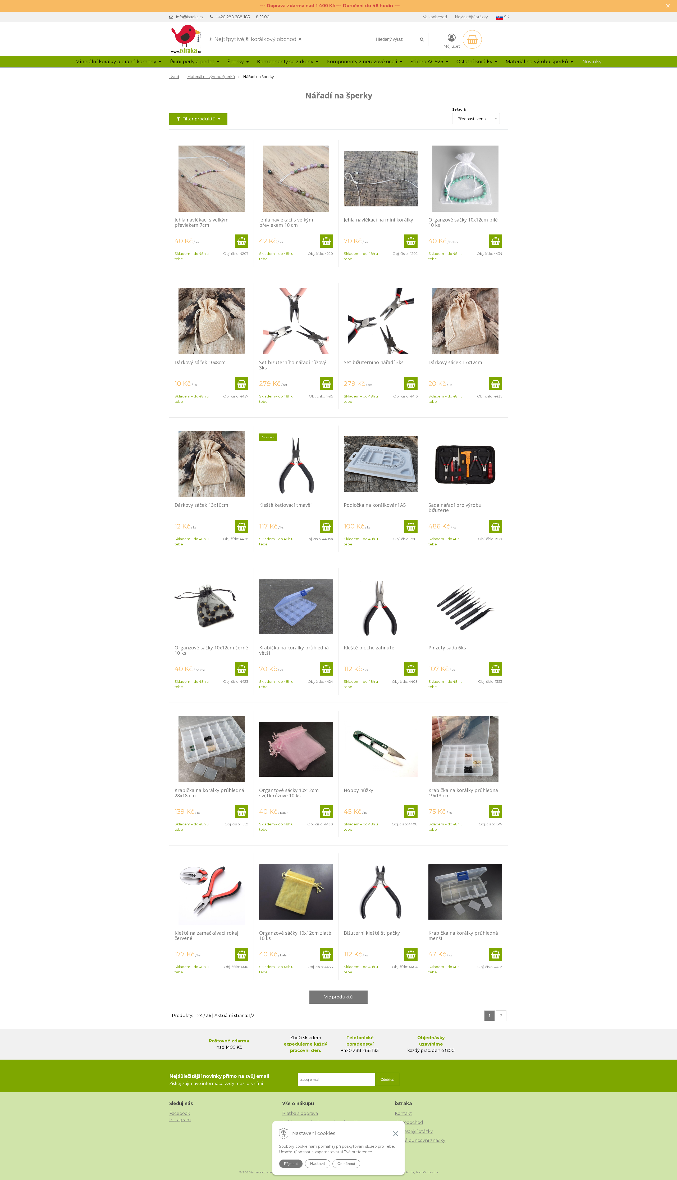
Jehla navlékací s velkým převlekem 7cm (201, 222)
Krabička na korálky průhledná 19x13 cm (463, 793)
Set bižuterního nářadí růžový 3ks (292, 365)
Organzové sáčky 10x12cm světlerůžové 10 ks (289, 793)
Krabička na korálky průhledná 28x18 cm (209, 793)
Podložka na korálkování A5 (375, 505)
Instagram (180, 1119)
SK (506, 17)
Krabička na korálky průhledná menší (463, 935)
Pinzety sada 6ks (447, 647)
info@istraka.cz (190, 17)
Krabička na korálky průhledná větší (294, 650)
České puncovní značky (420, 1140)
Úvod (174, 76)
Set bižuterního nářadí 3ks (374, 362)
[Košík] (472, 39)
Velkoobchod (435, 17)
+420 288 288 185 (233, 17)
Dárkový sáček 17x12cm (455, 362)
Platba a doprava (300, 1113)
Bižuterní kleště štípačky (372, 933)
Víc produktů (338, 997)
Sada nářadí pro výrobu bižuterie (455, 507)
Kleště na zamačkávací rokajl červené (207, 935)
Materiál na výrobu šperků (211, 76)
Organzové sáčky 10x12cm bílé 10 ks (463, 222)
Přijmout (291, 1163)
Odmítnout (346, 1163)
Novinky (592, 62)
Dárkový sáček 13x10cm (201, 505)
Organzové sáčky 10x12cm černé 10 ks (211, 650)
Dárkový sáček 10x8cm (200, 362)
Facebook (179, 1113)
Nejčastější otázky (471, 17)
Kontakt (403, 1113)
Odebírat (387, 1080)
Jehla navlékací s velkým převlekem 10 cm (286, 222)
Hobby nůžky (358, 790)
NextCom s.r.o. (427, 1172)
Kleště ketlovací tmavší (285, 505)
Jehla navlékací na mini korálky (378, 219)
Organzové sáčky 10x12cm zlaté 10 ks (295, 935)
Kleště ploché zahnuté (369, 647)
